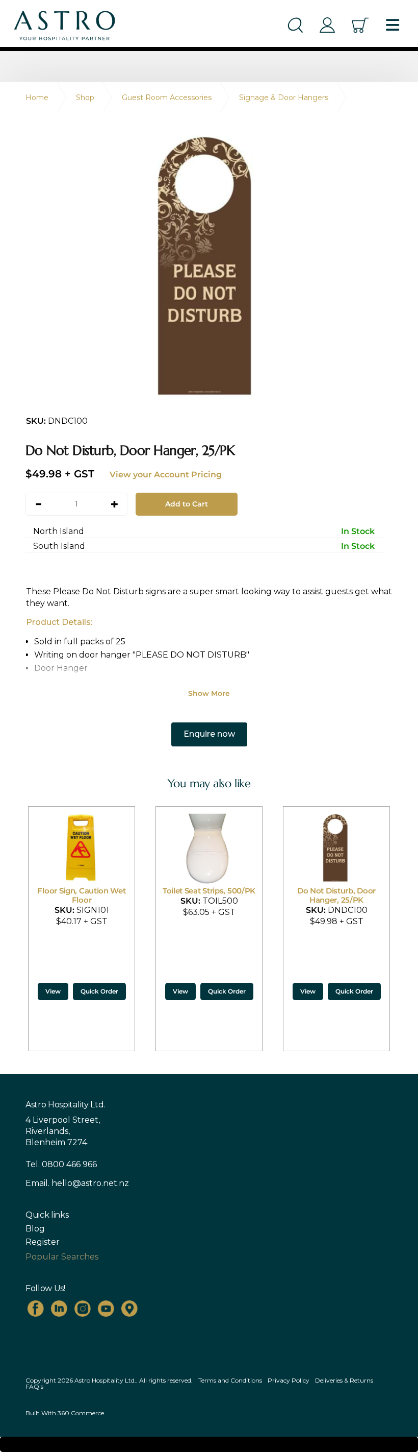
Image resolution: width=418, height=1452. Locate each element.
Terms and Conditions (230, 1380)
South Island (204, 546)
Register (42, 1242)
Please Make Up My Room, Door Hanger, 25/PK (336, 900)
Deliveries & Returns (344, 1380)
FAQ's (34, 1386)
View (53, 991)
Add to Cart (186, 504)
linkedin (59, 1308)
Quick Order (99, 991)
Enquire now (209, 734)
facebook (35, 1308)
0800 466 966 (69, 1164)
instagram (82, 1308)
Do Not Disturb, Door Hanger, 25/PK (209, 895)
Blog (35, 1229)
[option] (209, 265)
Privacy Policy (288, 1380)
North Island (204, 531)
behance (129, 1308)
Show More (209, 693)
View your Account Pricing (166, 474)
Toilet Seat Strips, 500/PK (81, 891)
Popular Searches (61, 1257)
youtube (106, 1308)
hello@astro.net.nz (90, 1183)
